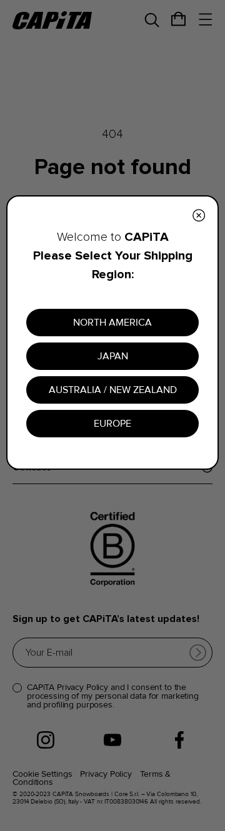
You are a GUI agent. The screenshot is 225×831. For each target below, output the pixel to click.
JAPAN (113, 356)
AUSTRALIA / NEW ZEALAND (113, 390)
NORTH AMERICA (112, 322)
